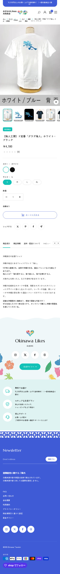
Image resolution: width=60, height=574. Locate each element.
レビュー (47, 243)
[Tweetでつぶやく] (17, 226)
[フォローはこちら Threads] (45, 355)
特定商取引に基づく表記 (13, 513)
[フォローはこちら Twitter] (25, 355)
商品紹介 (6, 243)
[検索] (40, 12)
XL (37, 182)
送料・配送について (32, 243)
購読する (51, 459)
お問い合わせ (8, 496)
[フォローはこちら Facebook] (35, 355)
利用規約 (6, 504)
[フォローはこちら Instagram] (15, 355)
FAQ (4, 491)
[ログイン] (45, 12)
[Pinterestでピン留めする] (25, 226)
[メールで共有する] (41, 226)
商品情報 (17, 243)
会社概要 (6, 500)
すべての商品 (9, 20)
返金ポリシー (8, 517)
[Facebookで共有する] (33, 226)
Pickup (16, 20)
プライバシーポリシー (12, 509)
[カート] (50, 12)
